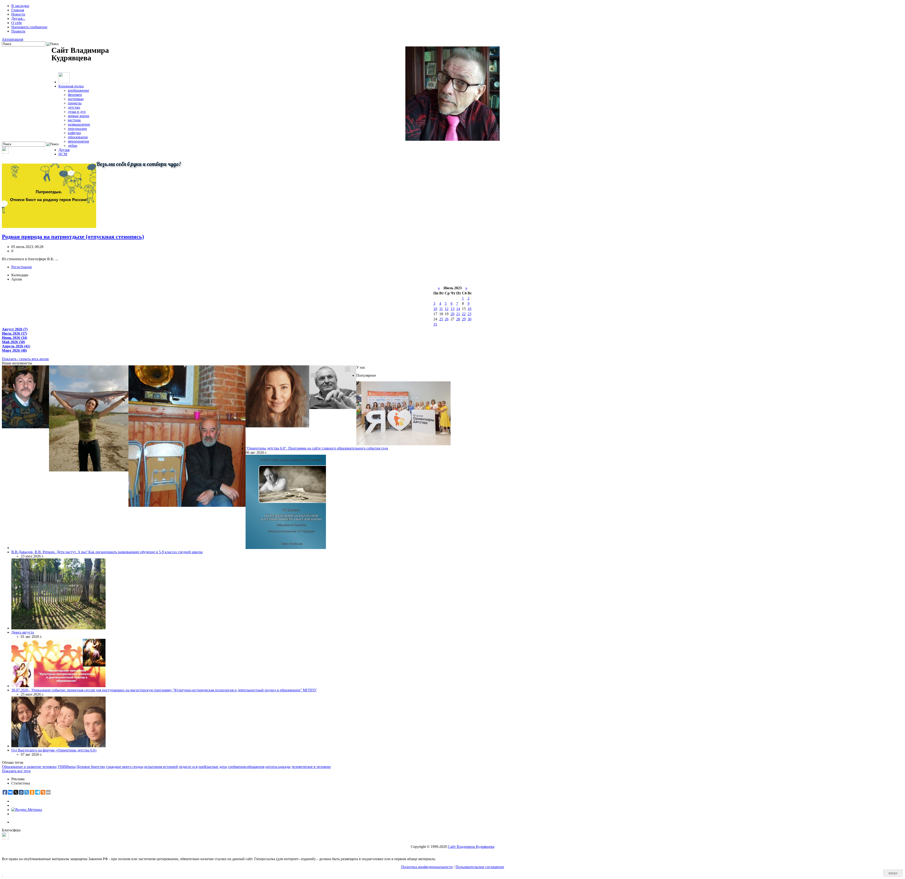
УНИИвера (67, 767)
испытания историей (161, 767)
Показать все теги (16, 771)
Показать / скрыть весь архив (25, 359)
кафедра (74, 133)
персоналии (77, 129)
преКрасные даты (212, 767)
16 (469, 309)
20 (452, 314)
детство (74, 107)
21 (458, 314)
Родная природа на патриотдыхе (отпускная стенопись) (73, 237)
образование (78, 137)
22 (464, 314)
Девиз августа (22, 632)
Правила (18, 31)
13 (452, 309)
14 (458, 309)
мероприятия (78, 141)
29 (464, 319)
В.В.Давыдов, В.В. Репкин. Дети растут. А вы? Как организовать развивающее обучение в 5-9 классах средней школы (107, 552)
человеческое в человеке (311, 767)
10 (435, 309)
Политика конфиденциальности (427, 867)
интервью (76, 99)
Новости (18, 14)
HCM (62, 154)
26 (446, 319)
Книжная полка (71, 86)
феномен (75, 95)
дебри (72, 146)
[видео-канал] (5, 152)
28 (458, 319)
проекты (75, 103)
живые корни (78, 116)
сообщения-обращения (246, 767)
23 (469, 314)
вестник (74, 120)
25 (441, 319)
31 (435, 324)
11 (441, 309)
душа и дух (77, 112)
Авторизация (12, 39)
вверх (893, 873)
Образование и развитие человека (29, 767)
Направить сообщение (29, 27)
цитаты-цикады (278, 767)
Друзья (64, 150)
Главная (17, 10)
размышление (79, 124)
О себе (16, 23)
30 (469, 319)
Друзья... (18, 19)
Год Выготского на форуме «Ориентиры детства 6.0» (54, 750)
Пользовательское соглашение (480, 867)
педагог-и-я (188, 767)
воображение (78, 90)
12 (446, 309)
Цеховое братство (91, 767)
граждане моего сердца (124, 767)
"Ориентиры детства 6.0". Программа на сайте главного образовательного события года (317, 448)
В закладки (20, 6)
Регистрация (21, 267)
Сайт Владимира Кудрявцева (471, 847)
